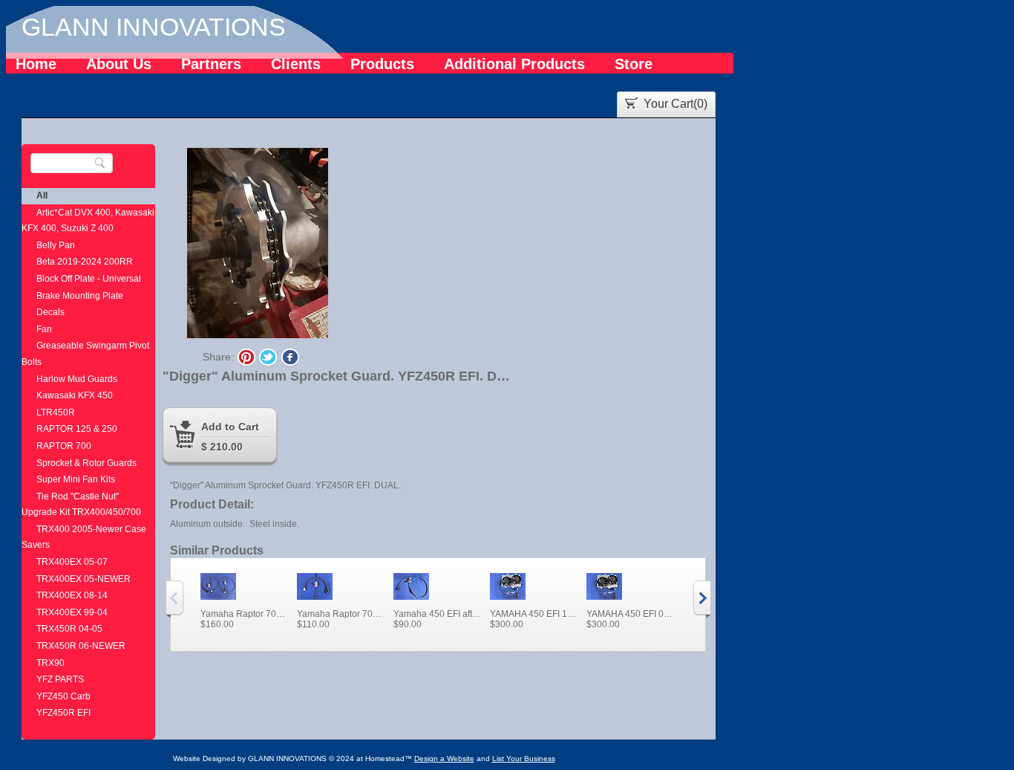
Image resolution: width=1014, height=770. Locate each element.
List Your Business (523, 758)
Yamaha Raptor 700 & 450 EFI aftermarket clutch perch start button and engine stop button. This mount (341, 614)
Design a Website (444, 758)
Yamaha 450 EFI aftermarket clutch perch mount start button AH (438, 614)
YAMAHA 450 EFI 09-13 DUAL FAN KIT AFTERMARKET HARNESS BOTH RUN (631, 614)
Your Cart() (675, 103)
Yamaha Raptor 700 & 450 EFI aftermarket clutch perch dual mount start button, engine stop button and (245, 614)
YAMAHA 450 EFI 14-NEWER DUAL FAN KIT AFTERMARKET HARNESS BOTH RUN (534, 614)
